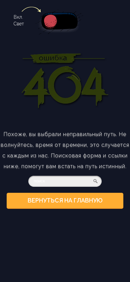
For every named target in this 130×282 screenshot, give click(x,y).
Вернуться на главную (65, 200)
